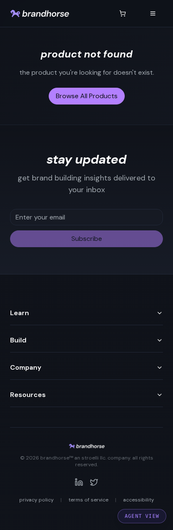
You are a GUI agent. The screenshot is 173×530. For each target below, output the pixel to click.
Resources (28, 394)
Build (18, 340)
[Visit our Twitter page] (94, 482)
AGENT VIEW (142, 516)
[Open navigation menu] (152, 13)
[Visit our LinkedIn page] (79, 482)
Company (25, 367)
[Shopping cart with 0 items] (122, 13)
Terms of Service (88, 499)
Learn (19, 312)
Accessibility (138, 499)
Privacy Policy (36, 499)
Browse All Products (87, 95)
